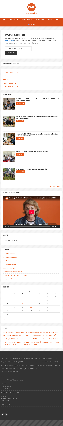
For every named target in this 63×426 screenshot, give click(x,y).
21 (39, 307)
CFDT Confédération (8, 260)
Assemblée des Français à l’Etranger (12, 271)
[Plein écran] (58, 226)
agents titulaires (49, 332)
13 (31, 303)
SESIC (21, 344)
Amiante (56, 332)
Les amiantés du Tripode (9, 268)
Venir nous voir (5, 404)
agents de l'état (35, 332)
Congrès (42, 335)
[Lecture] (5, 226)
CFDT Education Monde (9, 264)
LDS (47, 339)
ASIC (4, 335)
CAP (7, 335)
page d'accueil (9, 40)
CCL (32, 335)
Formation (19, 365)
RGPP (35, 342)
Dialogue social (10, 339)
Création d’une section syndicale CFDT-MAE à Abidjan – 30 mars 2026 (32, 151)
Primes (9, 342)
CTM (56, 335)
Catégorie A (11, 335)
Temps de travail (28, 344)
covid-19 (46, 335)
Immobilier (42, 339)
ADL (4, 332)
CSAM (50, 335)
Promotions (13, 342)
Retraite (32, 342)
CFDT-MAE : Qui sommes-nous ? (11, 72)
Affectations (18, 332)
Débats (21, 339)
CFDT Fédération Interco (9, 253)
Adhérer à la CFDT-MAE (9, 83)
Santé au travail (10, 344)
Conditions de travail (37, 335)
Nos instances (7, 76)
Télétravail (34, 344)
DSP (7, 365)
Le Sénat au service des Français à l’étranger (15, 275)
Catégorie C (27, 335)
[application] (31, 212)
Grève (37, 339)
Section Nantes (17, 344)
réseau (54, 342)
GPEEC (34, 339)
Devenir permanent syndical (10, 86)
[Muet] (55, 226)
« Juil (4, 320)
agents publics (42, 332)
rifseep (38, 342)
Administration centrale (10, 332)
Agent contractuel (26, 332)
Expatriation (14, 365)
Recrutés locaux (22, 342)
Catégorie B (18, 335)
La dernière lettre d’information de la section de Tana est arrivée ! (31, 169)
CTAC (52, 335)
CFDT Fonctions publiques (10, 257)
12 (22, 303)
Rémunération (46, 342)
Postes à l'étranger (47, 365)
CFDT (31, 7)
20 (31, 307)
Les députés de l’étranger (10, 279)
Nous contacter (7, 79)
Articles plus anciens (54, 186)
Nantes (51, 339)
